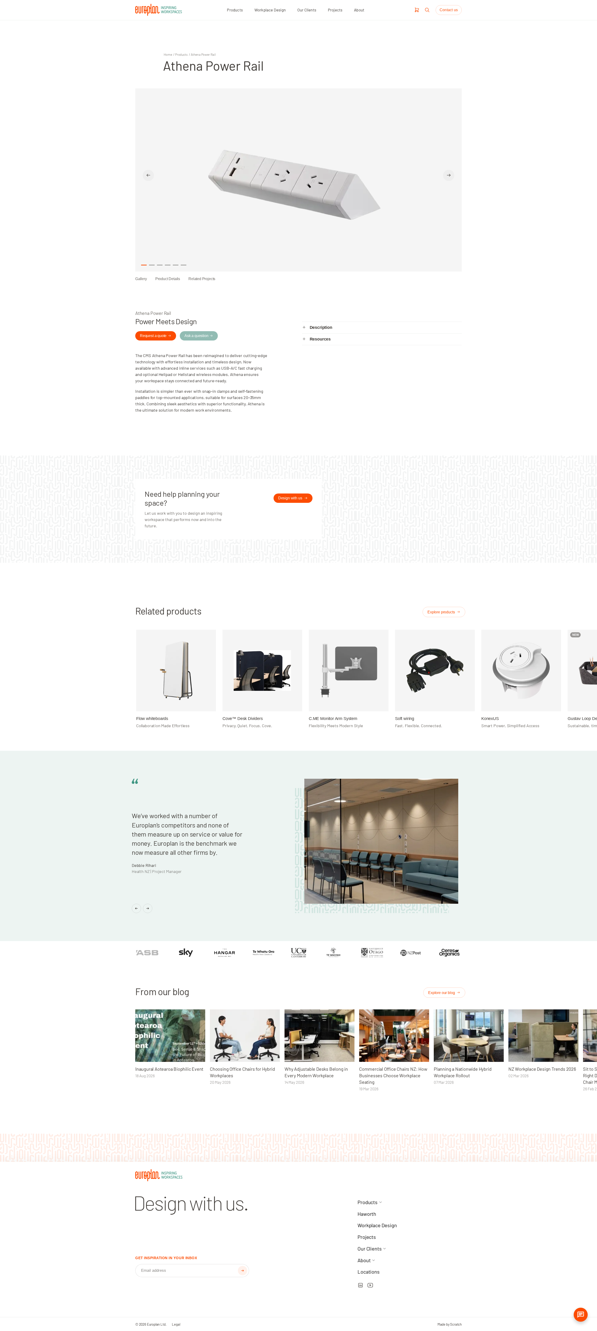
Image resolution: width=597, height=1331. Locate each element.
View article (168, 1035)
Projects (335, 9)
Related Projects (201, 279)
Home (168, 54)
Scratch (456, 1324)
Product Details (167, 279)
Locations (368, 1271)
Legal (176, 1324)
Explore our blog (442, 993)
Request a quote (153, 336)
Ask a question (196, 336)
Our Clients (306, 9)
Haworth (367, 1214)
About (359, 9)
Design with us (290, 498)
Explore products (441, 612)
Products (235, 9)
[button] (242, 1270)
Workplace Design (270, 9)
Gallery (141, 279)
